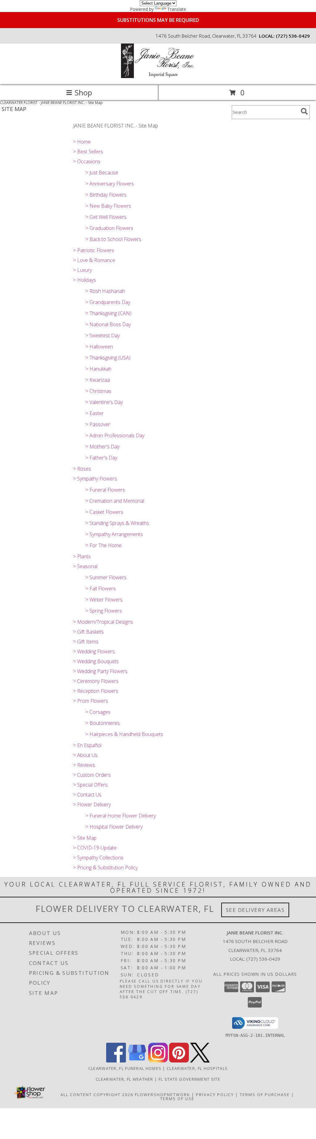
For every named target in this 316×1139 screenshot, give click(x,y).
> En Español (87, 745)
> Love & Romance (94, 260)
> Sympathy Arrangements (114, 534)
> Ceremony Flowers (95, 681)
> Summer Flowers (106, 577)
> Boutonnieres (102, 723)
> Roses (82, 468)
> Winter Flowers (104, 599)
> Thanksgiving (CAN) (108, 313)
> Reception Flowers (95, 691)
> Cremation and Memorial (114, 500)
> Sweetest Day (102, 335)
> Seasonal (85, 566)
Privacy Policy (215, 1094)
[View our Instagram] (158, 1061)
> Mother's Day (102, 446)
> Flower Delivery (92, 804)
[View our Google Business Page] (137, 1061)
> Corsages (97, 712)
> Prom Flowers (90, 700)
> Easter (94, 413)
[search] (304, 111)
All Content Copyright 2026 (96, 1094)
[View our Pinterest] (179, 1061)
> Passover (97, 424)
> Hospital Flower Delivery (114, 826)
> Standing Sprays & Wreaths (117, 523)
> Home (82, 141)
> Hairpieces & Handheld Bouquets (124, 734)
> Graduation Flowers (109, 228)
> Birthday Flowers (106, 194)
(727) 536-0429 (293, 36)
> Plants (82, 556)
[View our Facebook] (116, 1061)
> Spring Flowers (103, 610)
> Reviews (84, 765)
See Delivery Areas (255, 909)
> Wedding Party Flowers (100, 671)
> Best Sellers (88, 151)
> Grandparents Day (107, 302)
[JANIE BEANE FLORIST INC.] (158, 76)
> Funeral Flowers (105, 489)
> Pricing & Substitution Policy (105, 867)
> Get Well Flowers (106, 217)
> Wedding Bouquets (96, 661)
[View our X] (200, 1061)
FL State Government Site (189, 1079)
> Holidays (84, 279)
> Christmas (98, 391)
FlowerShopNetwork (162, 1094)
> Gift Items (85, 641)
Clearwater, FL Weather (124, 1079)
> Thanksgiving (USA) (108, 357)
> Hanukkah (98, 368)
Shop (83, 92)
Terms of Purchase (265, 1094)
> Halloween (99, 346)
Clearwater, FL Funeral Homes (124, 1068)
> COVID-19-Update (95, 847)
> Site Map (85, 837)
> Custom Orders (92, 774)
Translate (176, 9)
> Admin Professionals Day (114, 435)
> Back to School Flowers (113, 239)
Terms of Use (177, 1098)
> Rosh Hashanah (105, 291)
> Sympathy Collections (98, 857)
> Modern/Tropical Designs (103, 621)
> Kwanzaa (97, 379)
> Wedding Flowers (94, 651)
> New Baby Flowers (108, 205)
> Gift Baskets (88, 631)
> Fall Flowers (100, 588)
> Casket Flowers (104, 512)
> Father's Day (101, 457)
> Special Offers (90, 784)
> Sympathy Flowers (95, 478)
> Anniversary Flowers (109, 183)
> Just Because (101, 172)
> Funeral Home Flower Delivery (120, 815)
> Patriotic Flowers (93, 250)
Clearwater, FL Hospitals (197, 1068)
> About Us (85, 755)
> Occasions (86, 161)
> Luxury (82, 270)
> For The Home (103, 545)
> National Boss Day (108, 324)
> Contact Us (87, 794)
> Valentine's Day (104, 402)
